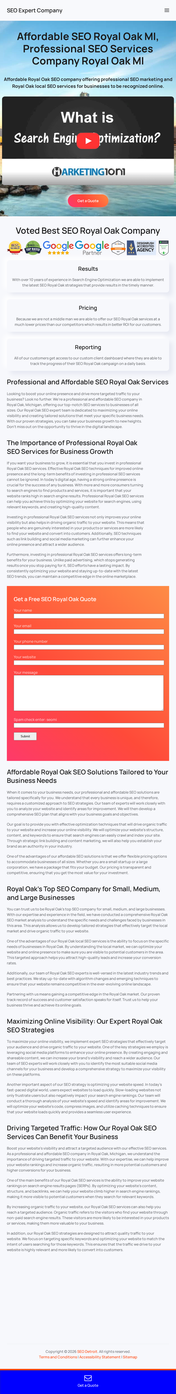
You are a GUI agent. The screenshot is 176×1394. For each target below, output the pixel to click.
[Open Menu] (167, 10)
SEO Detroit (87, 1351)
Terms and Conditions (58, 1356)
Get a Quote (88, 200)
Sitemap (130, 1356)
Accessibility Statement (100, 1356)
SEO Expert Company (34, 10)
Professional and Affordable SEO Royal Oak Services (87, 381)
